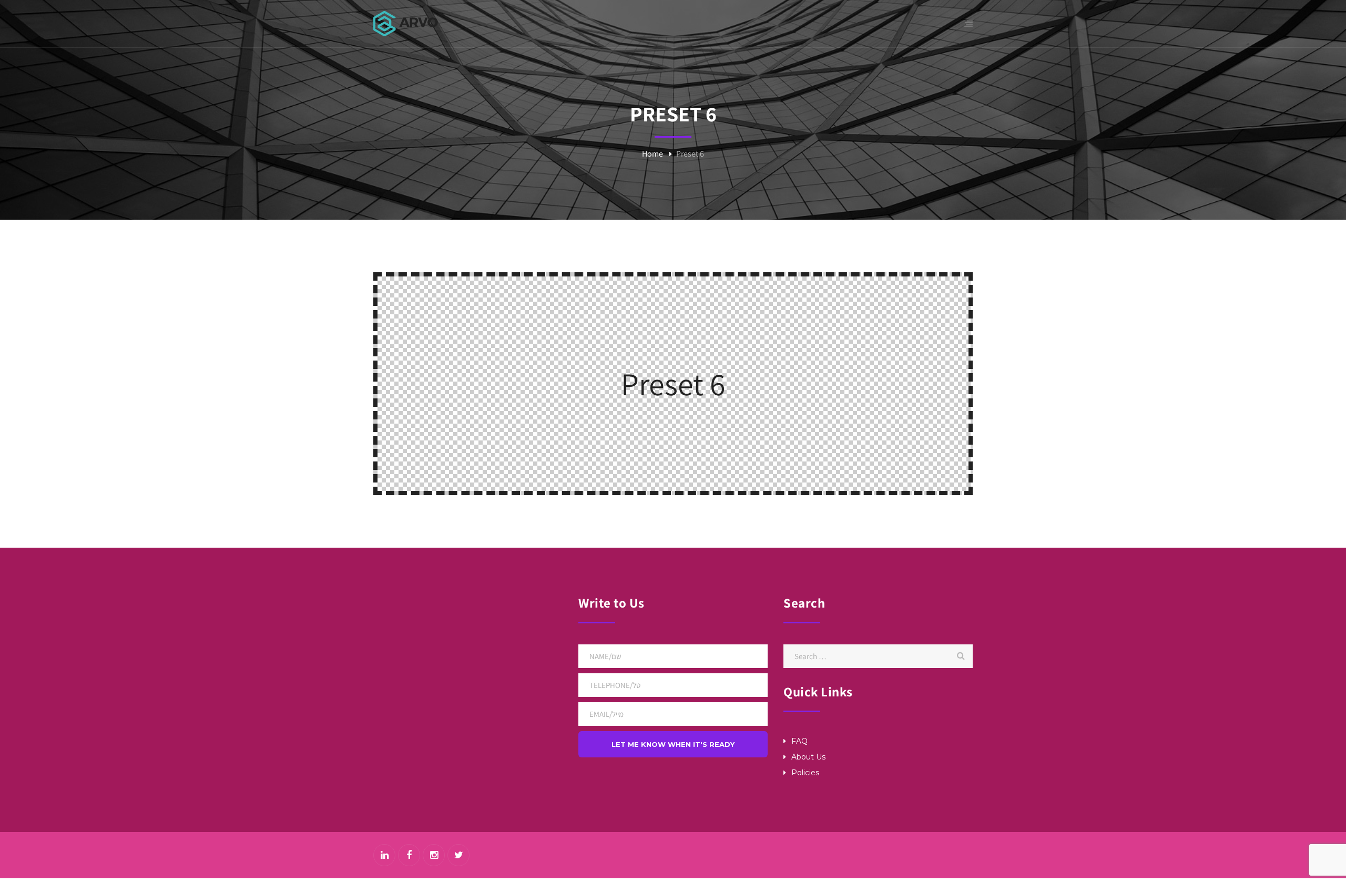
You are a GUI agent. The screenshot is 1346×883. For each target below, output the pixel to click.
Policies (805, 772)
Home (652, 153)
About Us (808, 757)
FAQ (799, 741)
